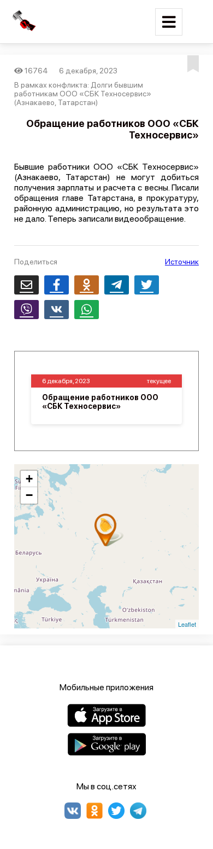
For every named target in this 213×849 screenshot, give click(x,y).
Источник (182, 261)
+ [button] (29, 479)
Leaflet (187, 624)
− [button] (29, 495)
